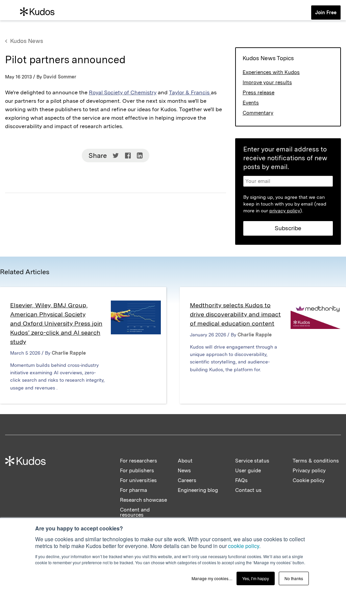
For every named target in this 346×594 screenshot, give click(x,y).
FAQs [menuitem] (241, 480)
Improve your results (267, 82)
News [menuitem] (184, 471)
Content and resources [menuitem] (135, 512)
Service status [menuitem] (252, 461)
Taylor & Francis (190, 92)
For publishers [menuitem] (137, 471)
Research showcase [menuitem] (143, 500)
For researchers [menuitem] (138, 461)
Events (251, 103)
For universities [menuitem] (138, 480)
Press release (258, 93)
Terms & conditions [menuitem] (316, 461)
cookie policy (243, 546)
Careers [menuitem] (187, 480)
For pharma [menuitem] (133, 490)
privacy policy (284, 210)
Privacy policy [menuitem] (309, 471)
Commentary (258, 113)
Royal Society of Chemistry (122, 92)
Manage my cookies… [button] (212, 578)
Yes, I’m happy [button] (255, 578)
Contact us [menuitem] (248, 490)
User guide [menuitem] (248, 471)
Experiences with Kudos (271, 72)
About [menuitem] (185, 461)
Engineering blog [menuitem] (198, 490)
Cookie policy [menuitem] (309, 480)
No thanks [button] (294, 578)
